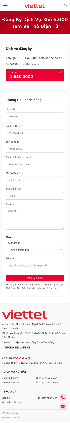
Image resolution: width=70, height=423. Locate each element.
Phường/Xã (12, 242)
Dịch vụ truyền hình (46, 377)
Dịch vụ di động (10, 377)
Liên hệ (6, 397)
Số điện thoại (13, 126)
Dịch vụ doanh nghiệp (47, 382)
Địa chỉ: (6, 362)
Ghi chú (10, 204)
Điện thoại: (8, 357)
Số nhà (10, 258)
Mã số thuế (12, 173)
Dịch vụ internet (10, 382)
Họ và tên (11, 109)
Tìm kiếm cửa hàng (12, 402)
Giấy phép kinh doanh (18, 157)
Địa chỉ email (13, 188)
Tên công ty (12, 141)
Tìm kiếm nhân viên (46, 397)
